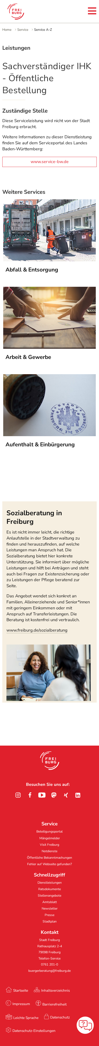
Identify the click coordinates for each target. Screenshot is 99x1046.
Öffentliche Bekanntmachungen (49, 857)
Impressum (21, 1003)
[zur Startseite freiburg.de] (23, 11)
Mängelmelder (49, 838)
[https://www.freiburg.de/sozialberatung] (48, 700)
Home (7, 29)
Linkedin (78, 795)
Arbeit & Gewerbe (28, 357)
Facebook (30, 795)
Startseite (20, 990)
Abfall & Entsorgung (32, 269)
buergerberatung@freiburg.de (49, 971)
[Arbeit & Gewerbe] (49, 347)
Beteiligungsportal (49, 831)
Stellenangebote (49, 895)
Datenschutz (60, 1017)
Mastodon (54, 795)
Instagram (18, 795)
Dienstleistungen (50, 882)
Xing (66, 795)
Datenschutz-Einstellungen (33, 1030)
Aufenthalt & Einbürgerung (40, 444)
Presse (49, 915)
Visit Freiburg (49, 844)
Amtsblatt (49, 902)
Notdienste (49, 851)
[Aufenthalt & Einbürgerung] (49, 435)
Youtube (42, 795)
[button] (49, 761)
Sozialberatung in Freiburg (34, 517)
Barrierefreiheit (54, 1004)
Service (22, 29)
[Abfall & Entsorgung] (49, 260)
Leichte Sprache (25, 1017)
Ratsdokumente (49, 889)
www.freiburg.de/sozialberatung (36, 630)
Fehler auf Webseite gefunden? (49, 864)
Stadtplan (50, 921)
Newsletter (50, 908)
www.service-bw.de (50, 162)
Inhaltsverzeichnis (55, 990)
